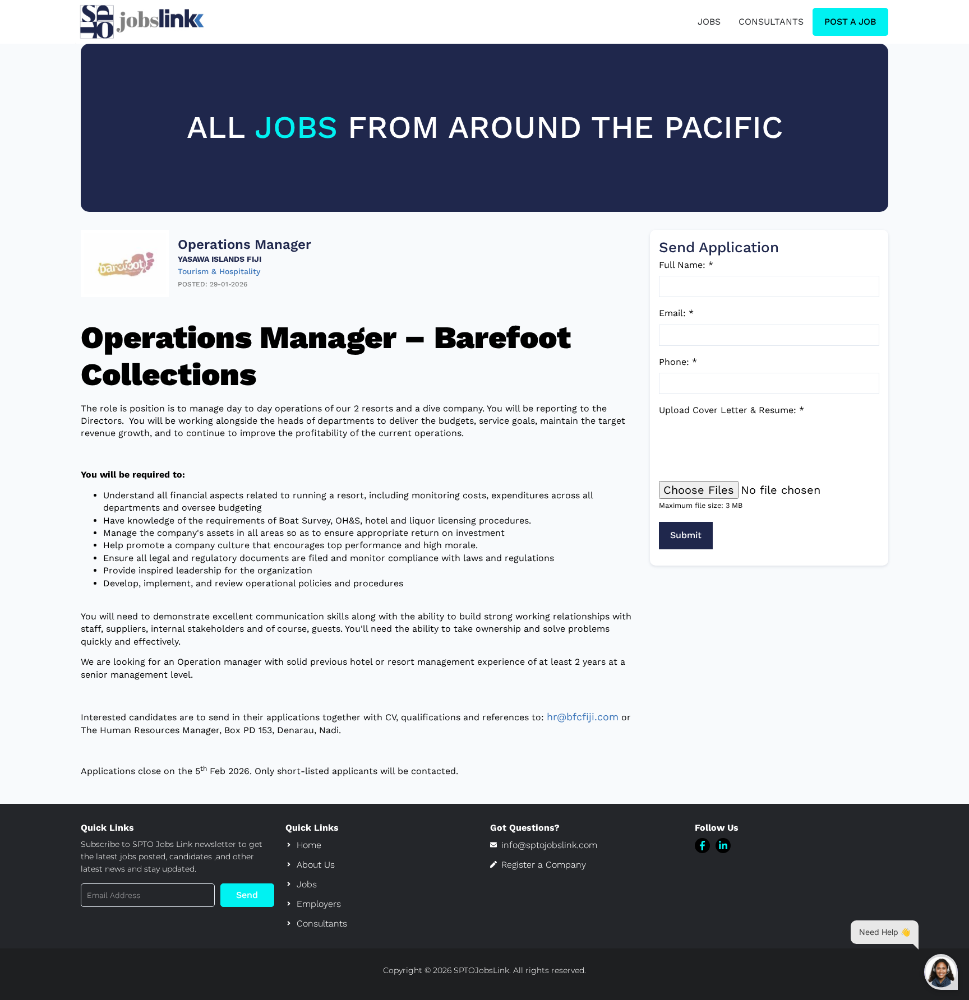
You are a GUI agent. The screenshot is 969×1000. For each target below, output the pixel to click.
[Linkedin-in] (723, 845)
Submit (686, 535)
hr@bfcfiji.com (583, 717)
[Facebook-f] (702, 845)
